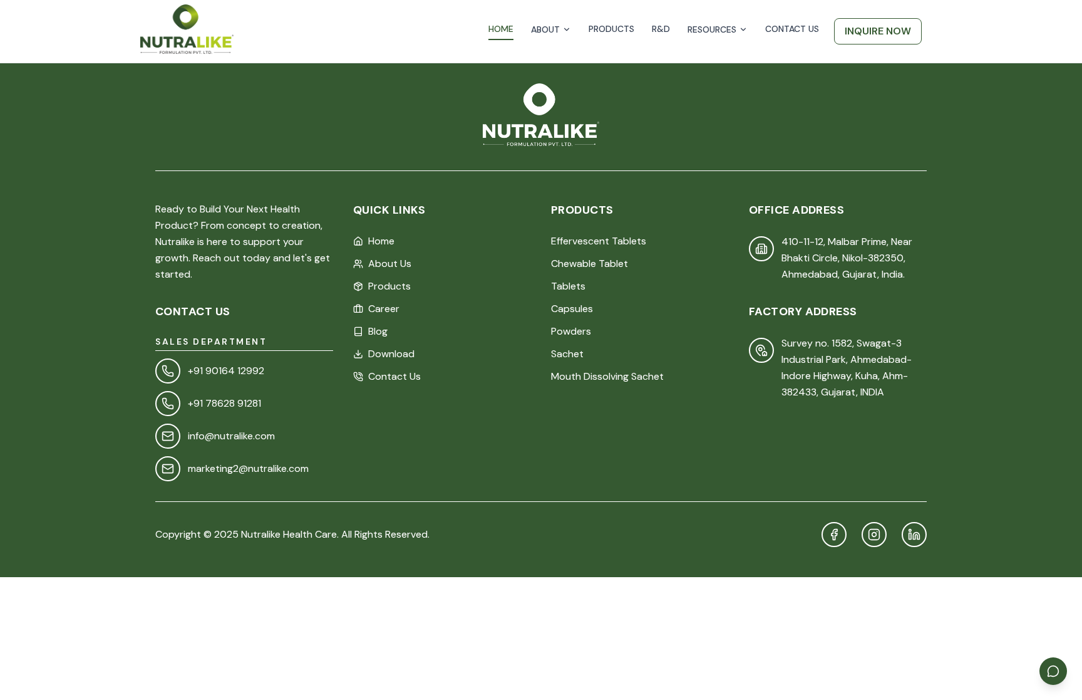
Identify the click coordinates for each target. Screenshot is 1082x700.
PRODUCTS (611, 28)
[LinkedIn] (914, 534)
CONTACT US (792, 28)
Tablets (568, 286)
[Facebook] (834, 534)
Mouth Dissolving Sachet (607, 376)
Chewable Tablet (589, 263)
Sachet (567, 353)
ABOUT (545, 29)
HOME (500, 28)
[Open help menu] (1053, 671)
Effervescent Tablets (598, 241)
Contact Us (394, 376)
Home (381, 241)
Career (383, 308)
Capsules (572, 308)
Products (389, 286)
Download (391, 353)
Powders (571, 331)
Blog (378, 331)
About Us (389, 263)
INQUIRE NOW (878, 31)
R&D (661, 28)
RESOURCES (712, 29)
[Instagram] (874, 534)
